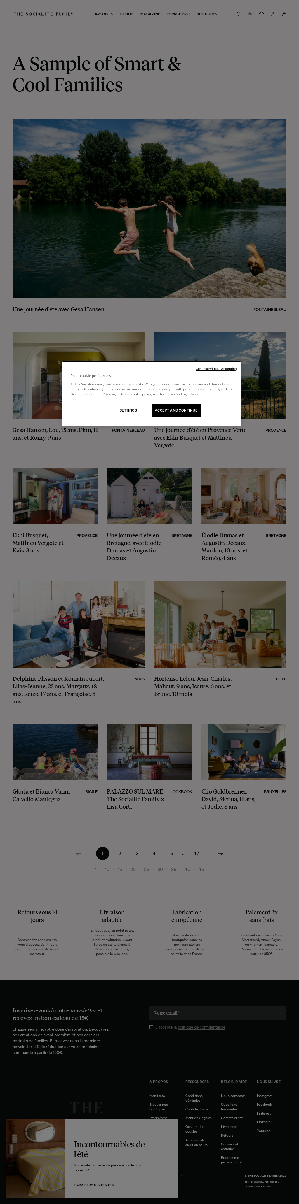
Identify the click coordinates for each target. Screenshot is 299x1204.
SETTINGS (128, 410)
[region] (151, 393)
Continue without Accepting (216, 369)
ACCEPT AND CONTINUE (176, 410)
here (195, 394)
